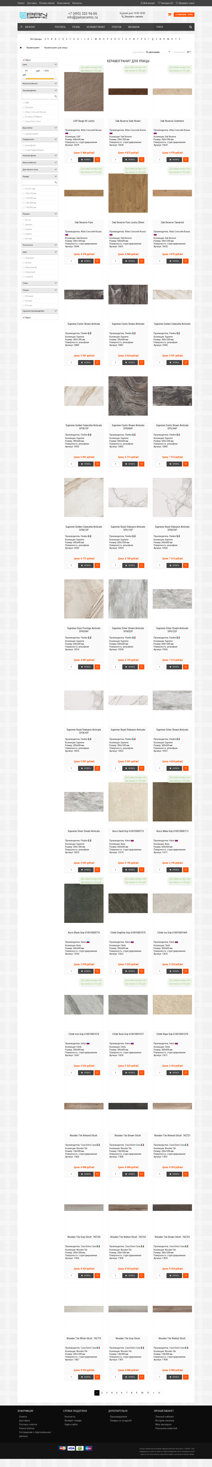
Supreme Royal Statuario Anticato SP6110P (128, 528)
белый (28, 262)
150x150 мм (30, 193)
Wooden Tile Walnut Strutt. (172, 1338)
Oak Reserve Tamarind (172, 222)
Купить (87, 160)
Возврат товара (73, 1420)
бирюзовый (30, 267)
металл (28, 238)
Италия (28, 300)
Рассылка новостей (166, 1428)
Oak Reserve (126, 136)
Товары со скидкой (120, 1420)
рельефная (30, 145)
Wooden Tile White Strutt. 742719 (84, 1338)
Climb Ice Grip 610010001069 (172, 932)
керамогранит (31, 133)
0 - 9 (47, 39)
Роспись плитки (46, 3)
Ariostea (29, 107)
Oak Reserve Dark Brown (128, 120)
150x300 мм (30, 198)
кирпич (28, 233)
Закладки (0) (167, 3)
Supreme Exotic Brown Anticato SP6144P (172, 427)
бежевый (29, 258)
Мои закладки (163, 1424)
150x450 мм (30, 202)
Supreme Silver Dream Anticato (172, 729)
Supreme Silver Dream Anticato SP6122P (172, 630)
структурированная (34, 150)
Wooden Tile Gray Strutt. (128, 1338)
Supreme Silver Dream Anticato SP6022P (128, 630)
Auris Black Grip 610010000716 (84, 932)
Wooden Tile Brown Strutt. (128, 1135)
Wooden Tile (81, 1148)
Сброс (28, 60)
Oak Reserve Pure (84, 222)
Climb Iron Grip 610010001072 (84, 1034)
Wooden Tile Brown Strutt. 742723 (172, 1236)
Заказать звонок (133, 16)
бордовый (30, 272)
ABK (27, 102)
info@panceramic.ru (82, 17)
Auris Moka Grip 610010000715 (172, 831)
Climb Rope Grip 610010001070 (172, 1034)
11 (148, 1392)
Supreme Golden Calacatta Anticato (172, 323)
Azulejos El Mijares (33, 116)
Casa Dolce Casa (33, 121)
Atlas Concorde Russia (35, 112)
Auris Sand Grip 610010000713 (128, 831)
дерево (28, 224)
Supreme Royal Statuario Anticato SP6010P (172, 528)
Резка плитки (63, 3)
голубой (29, 276)
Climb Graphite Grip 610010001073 (128, 932)
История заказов (164, 1420)
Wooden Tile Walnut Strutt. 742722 (128, 1236)
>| (159, 1392)
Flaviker (84, 333)
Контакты (77, 3)
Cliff (78, 136)
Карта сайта (71, 1424)
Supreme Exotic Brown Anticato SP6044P (128, 427)
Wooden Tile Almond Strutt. (84, 1135)
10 (142, 1392)
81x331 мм (30, 188)
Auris (123, 844)
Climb (123, 945)
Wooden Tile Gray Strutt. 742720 (83, 1236)
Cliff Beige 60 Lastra (83, 120)
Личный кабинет (164, 1416)
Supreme (80, 336)
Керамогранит (33, 47)
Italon (127, 840)
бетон (28, 219)
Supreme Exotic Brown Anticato (84, 323)
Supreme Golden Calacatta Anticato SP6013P (84, 528)
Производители (118, 1416)
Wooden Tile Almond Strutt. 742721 (172, 1135)
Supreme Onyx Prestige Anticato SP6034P (83, 630)
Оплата (21, 3)
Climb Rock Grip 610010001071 (128, 1034)
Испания (29, 296)
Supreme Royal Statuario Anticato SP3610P (84, 731)
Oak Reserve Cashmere (172, 120)
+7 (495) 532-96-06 (82, 13)
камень (28, 229)
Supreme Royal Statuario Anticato (128, 729)
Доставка (32, 3)
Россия (28, 305)
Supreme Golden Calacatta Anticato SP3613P (84, 427)
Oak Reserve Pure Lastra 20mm (128, 222)
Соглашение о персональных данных (35, 1434)
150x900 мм (30, 207)
